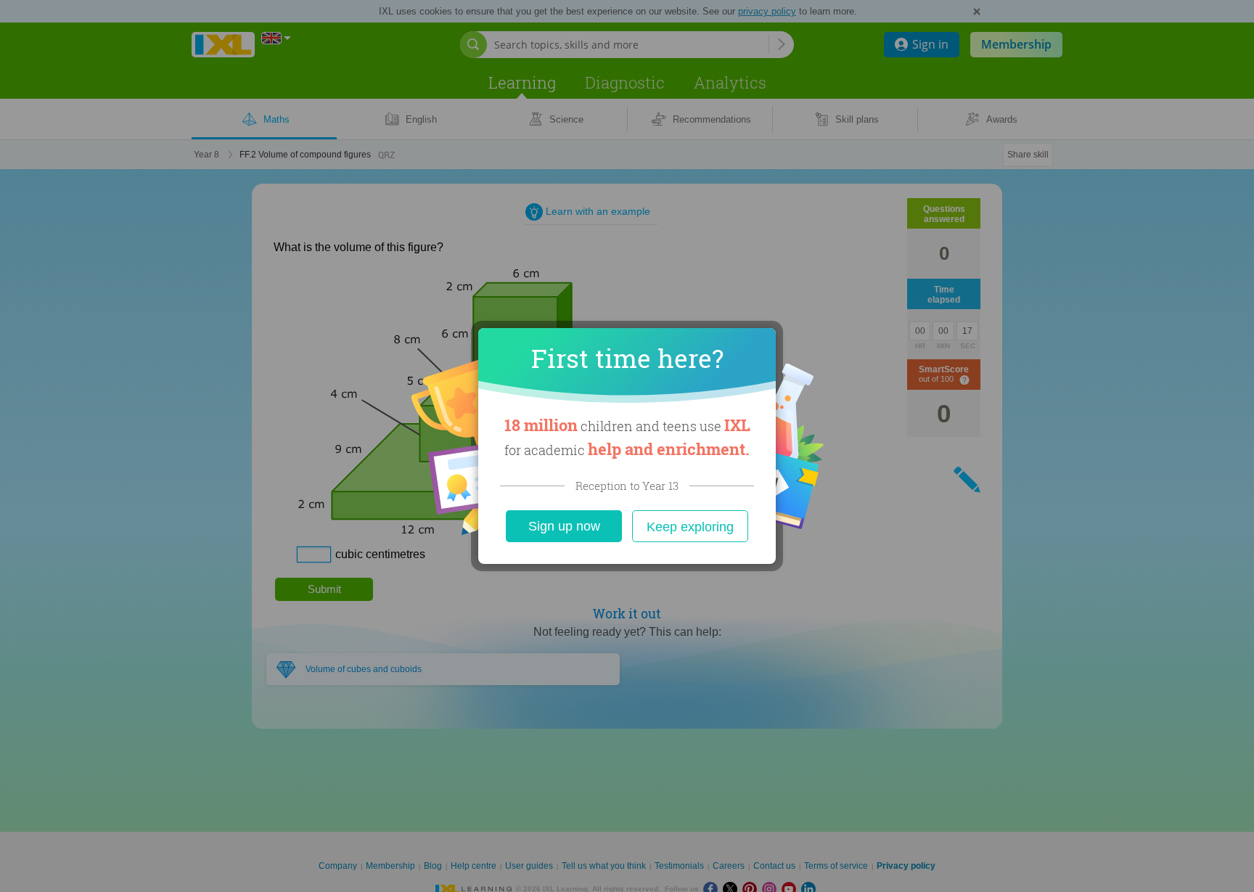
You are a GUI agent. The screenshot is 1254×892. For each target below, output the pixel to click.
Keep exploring (690, 527)
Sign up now (564, 526)
